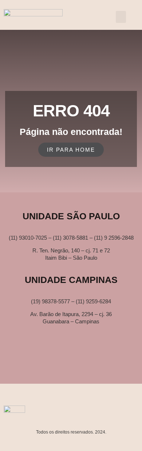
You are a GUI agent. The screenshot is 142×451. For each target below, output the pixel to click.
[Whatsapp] (60, 361)
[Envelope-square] (39, 361)
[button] (121, 17)
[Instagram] (82, 361)
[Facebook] (103, 361)
